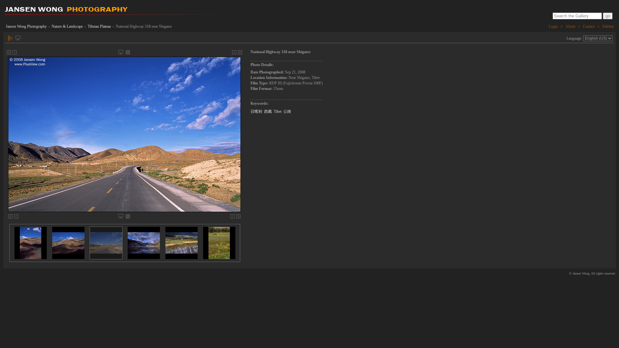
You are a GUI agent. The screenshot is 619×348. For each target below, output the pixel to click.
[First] (8, 52)
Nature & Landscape (67, 26)
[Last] (240, 52)
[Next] (234, 52)
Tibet (277, 111)
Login (553, 26)
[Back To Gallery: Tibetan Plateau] (127, 52)
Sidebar (608, 26)
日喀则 (256, 111)
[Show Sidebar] (10, 38)
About (570, 26)
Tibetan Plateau (99, 26)
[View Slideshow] (17, 38)
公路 (287, 111)
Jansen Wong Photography (26, 26)
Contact (588, 26)
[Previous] (14, 52)
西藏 (268, 111)
